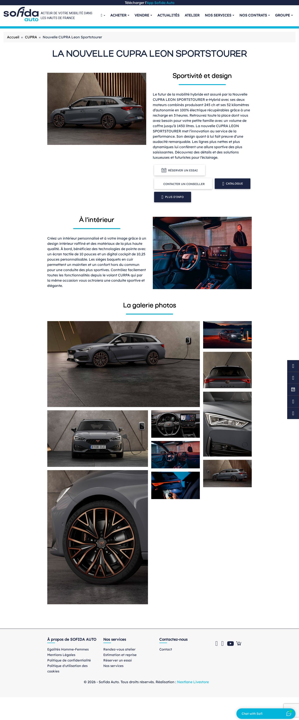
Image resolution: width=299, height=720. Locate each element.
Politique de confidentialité (69, 660)
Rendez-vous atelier (119, 649)
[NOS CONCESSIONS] (293, 413)
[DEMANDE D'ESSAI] (293, 378)
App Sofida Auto (160, 2)
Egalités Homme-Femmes (68, 649)
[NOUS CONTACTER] (293, 401)
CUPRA (31, 37)
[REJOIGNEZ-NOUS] (293, 389)
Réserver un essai (183, 170)
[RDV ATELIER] (293, 366)
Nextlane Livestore (192, 682)
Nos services (113, 666)
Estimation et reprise (120, 655)
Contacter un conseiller (184, 184)
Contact (165, 649)
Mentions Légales (61, 655)
